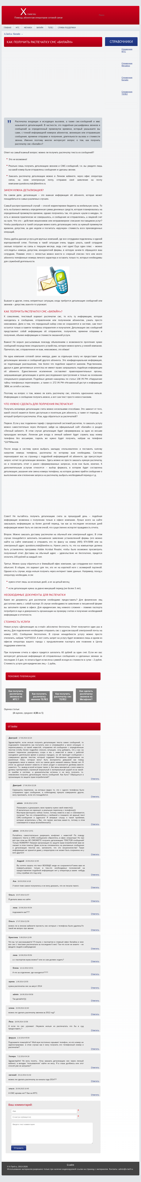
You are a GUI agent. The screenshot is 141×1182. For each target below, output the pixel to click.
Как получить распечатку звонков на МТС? (16, 695)
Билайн (40, 27)
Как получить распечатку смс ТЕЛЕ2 (62, 697)
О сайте (70, 1165)
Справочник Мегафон (127, 64)
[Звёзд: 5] (11, 713)
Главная (7, 27)
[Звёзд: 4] (10, 713)
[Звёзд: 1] (5, 713)
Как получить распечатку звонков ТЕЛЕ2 (39, 697)
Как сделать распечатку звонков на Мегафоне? (86, 695)
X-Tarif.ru (8, 34)
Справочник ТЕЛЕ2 (127, 93)
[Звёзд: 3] (8, 713)
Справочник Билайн (127, 78)
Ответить (95, 779)
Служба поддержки (67, 27)
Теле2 (50, 27)
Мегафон (28, 27)
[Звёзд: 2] (6, 713)
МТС (17, 27)
